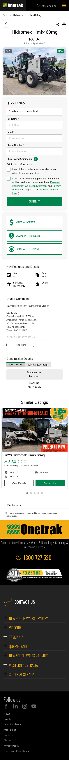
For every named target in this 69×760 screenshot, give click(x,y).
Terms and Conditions (16, 751)
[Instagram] (24, 706)
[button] (64, 5)
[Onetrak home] (13, 5)
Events (7, 719)
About (7, 740)
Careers (8, 735)
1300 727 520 (48, 6)
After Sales (9, 730)
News (6, 714)
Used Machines (12, 724)
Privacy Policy (11, 746)
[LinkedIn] (15, 706)
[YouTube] (34, 706)
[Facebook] (6, 706)
